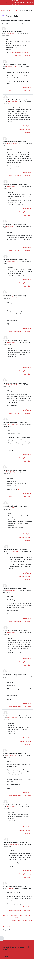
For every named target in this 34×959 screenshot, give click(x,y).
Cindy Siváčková (11, 472)
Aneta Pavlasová (11, 66)
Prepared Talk (11, 10)
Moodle (10, 956)
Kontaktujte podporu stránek (14, 942)
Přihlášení (30, 2)
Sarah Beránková (11, 143)
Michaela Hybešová (12, 590)
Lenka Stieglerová (11, 755)
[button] (7, 2)
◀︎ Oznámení (7, 926)
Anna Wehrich (10, 676)
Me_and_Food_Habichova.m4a (18, 52)
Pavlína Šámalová (11, 385)
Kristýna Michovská (12, 297)
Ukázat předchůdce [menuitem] (15, 91)
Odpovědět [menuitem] (27, 55)
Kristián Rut (9, 888)
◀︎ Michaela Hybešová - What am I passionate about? (17, 916)
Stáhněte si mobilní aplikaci (11, 951)
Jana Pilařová (10, 226)
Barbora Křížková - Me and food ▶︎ (21, 920)
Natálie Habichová (10, 33)
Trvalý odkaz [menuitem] (17, 55)
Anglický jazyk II (4, 10)
